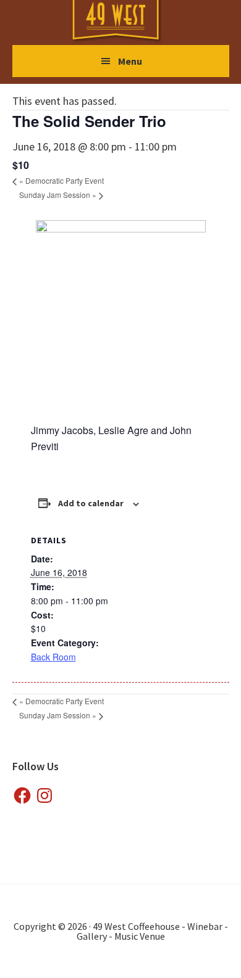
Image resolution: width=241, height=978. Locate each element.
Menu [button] (130, 61)
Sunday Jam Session (57, 194)
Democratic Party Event (61, 180)
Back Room (53, 657)
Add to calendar (91, 503)
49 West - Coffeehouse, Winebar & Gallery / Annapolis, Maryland (128, 22)
